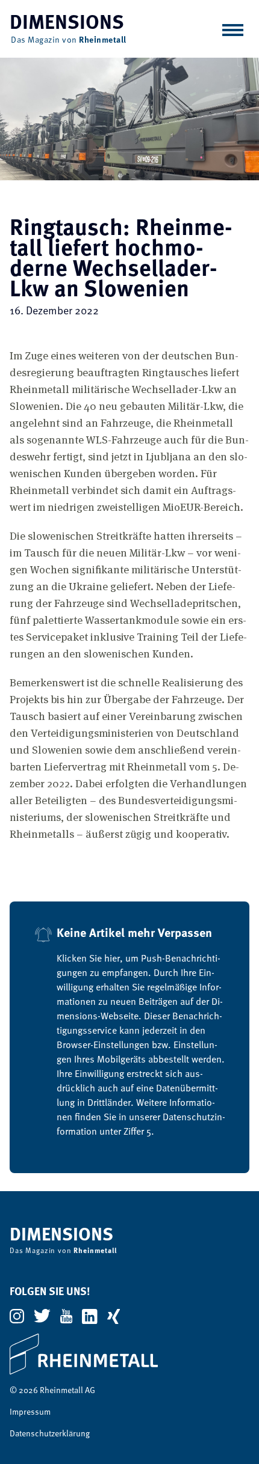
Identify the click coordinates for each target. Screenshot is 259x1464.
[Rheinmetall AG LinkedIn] (89, 1316)
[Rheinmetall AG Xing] (113, 1316)
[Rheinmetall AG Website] (129, 1354)
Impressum (30, 1412)
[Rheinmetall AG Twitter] (42, 1316)
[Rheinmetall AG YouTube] (66, 1316)
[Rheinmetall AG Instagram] (17, 1316)
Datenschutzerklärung (50, 1434)
